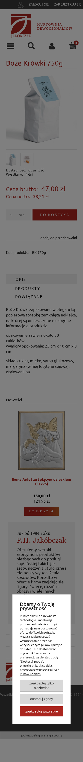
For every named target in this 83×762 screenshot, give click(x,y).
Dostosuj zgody (41, 699)
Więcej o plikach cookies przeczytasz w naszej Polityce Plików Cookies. (39, 669)
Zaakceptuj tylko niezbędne (41, 685)
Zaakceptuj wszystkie (41, 711)
